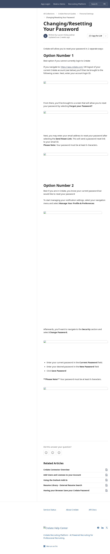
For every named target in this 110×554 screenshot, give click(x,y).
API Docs (93, 509)
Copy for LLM (96, 36)
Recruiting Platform (77, 4)
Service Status (49, 509)
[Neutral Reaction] (52, 452)
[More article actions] (106, 36)
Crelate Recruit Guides (67, 13)
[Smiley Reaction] (59, 452)
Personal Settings (87, 13)
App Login (45, 4)
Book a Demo (59, 4)
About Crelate (72, 509)
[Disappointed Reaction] (46, 452)
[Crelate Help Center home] (2, 4)
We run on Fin (52, 546)
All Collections (48, 13)
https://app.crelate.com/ (72, 67)
